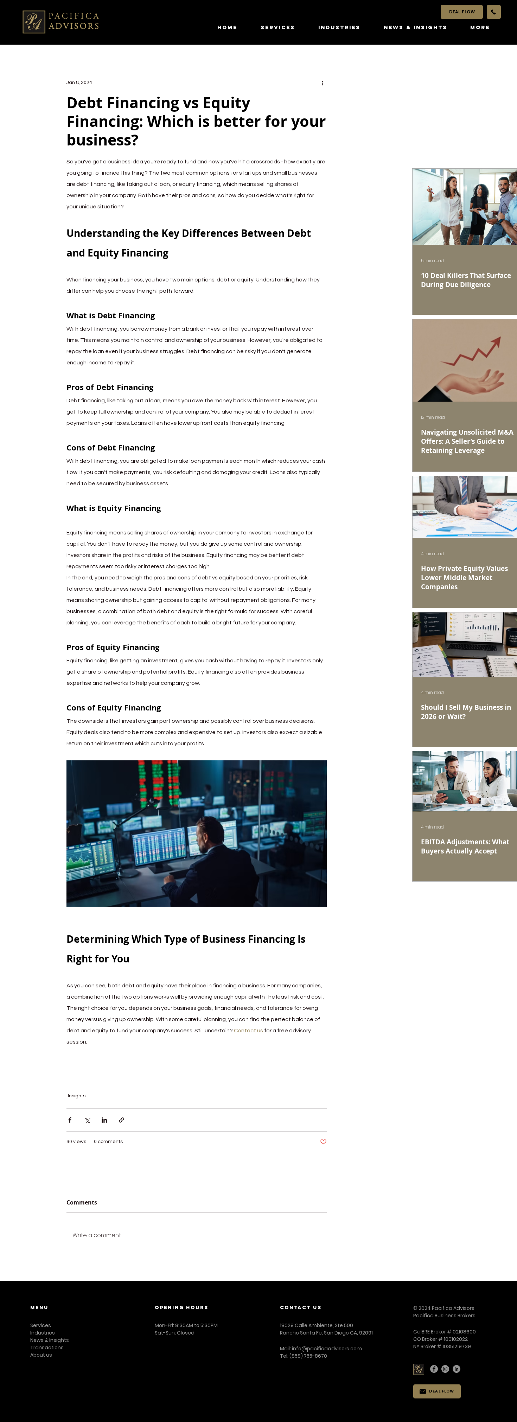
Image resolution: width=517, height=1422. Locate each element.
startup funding (199, 1080)
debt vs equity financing (164, 1069)
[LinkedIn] (456, 1369)
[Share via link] (121, 1120)
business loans (291, 1080)
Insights (76, 1095)
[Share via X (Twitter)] (87, 1120)
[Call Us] (494, 12)
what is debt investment (269, 1069)
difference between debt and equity (129, 1080)
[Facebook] (434, 1369)
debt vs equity (111, 1069)
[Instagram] (445, 1369)
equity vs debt (216, 1069)
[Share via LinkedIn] (104, 1120)
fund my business (245, 1080)
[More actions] (322, 82)
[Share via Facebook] (69, 1120)
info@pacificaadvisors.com (327, 1348)
